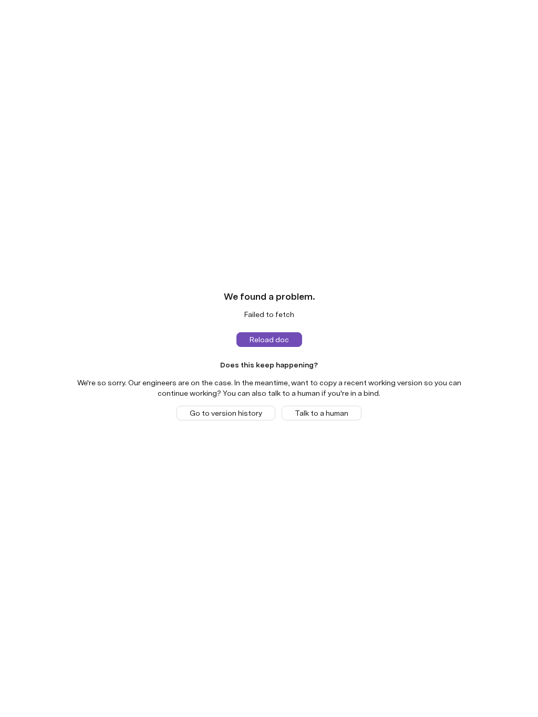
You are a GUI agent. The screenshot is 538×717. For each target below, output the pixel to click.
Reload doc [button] (269, 339)
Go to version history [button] (226, 413)
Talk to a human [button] (321, 413)
